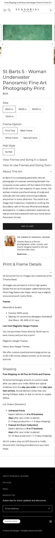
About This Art (12, 171)
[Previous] (3, 44)
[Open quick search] (9, 10)
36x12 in (9, 109)
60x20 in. (36, 109)
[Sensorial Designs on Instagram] (51, 522)
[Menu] (5, 10)
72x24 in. (9, 116)
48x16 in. (22, 109)
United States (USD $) (10, 521)
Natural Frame (30, 137)
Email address (11, 505)
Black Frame (26, 130)
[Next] (52, 44)
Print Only (10, 130)
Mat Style (9, 145)
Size (5, 102)
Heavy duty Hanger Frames (16, 346)
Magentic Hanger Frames (15, 341)
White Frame (11, 137)
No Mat (8, 151)
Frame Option (12, 124)
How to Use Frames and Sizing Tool (26, 165)
